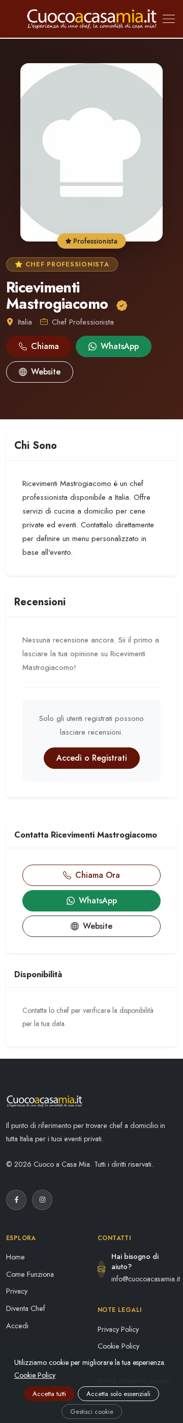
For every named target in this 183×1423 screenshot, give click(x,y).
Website (45, 372)
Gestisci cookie (91, 1411)
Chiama (45, 346)
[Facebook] (16, 1200)
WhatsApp (120, 346)
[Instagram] (42, 1200)
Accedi (17, 1326)
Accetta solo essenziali (118, 1394)
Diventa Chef (25, 1308)
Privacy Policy (118, 1329)
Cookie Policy (118, 1346)
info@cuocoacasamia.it (145, 1279)
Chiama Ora (97, 875)
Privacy (16, 1291)
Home (15, 1257)
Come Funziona (30, 1274)
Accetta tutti (49, 1394)
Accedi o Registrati (91, 758)
